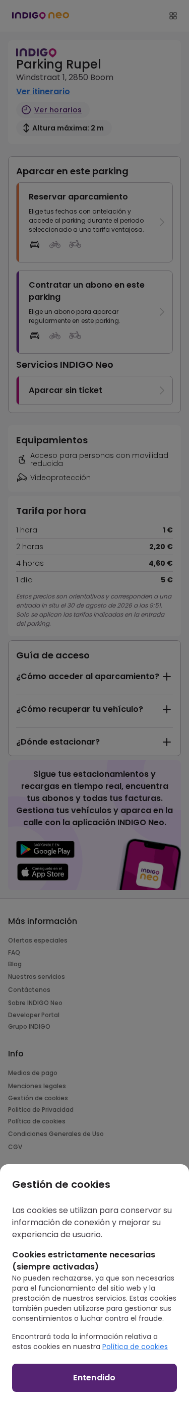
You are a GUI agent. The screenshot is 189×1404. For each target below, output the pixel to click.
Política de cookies (135, 1347)
